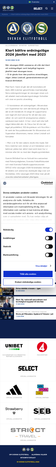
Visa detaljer (41, 266)
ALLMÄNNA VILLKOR (39, 455)
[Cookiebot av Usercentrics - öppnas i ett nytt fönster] (41, 183)
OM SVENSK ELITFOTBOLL (19, 455)
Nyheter (5, 14)
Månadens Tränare (39, 312)
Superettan (33, 45)
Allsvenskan (11, 45)
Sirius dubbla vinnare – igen (28, 288)
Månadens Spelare (23, 312)
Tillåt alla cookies (28, 274)
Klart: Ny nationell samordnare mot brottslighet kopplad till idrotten (31, 301)
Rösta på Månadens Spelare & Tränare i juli (35, 314)
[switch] (49, 238)
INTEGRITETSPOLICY (28, 458)
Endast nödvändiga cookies (28, 282)
